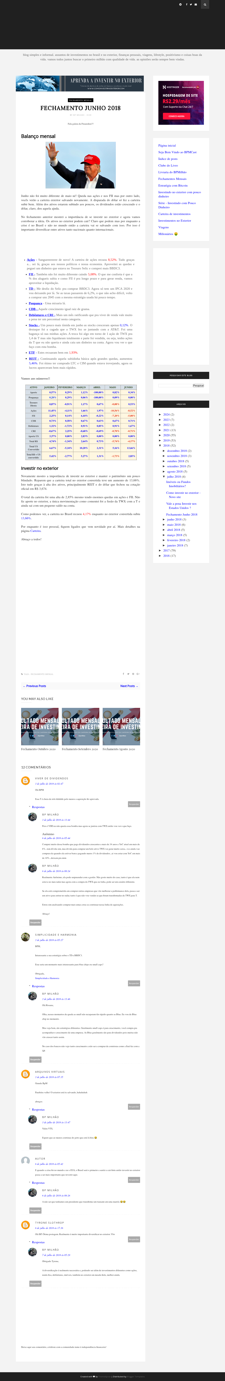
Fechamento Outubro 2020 (38, 749)
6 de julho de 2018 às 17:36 (49, 1228)
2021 (166, 430)
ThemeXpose (104, 1376)
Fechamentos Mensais (172, 179)
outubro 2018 (175, 461)
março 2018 (174, 535)
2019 (166, 440)
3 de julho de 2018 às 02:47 (49, 783)
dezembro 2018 (177, 451)
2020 (166, 435)
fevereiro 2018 (176, 540)
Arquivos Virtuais (50, 1071)
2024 (166, 414)
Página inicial (167, 145)
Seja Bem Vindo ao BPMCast (177, 152)
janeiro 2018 (175, 545)
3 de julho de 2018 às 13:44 (56, 819)
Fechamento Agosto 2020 (119, 749)
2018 (166, 445)
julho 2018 (174, 476)
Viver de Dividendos (51, 778)
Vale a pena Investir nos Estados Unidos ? (181, 505)
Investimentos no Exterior (174, 220)
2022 (166, 425)
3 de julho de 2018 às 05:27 (49, 940)
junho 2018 (174, 519)
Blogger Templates (136, 1376)
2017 (166, 550)
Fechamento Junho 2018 (181, 514)
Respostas (38, 807)
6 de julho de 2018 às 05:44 (56, 838)
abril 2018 (173, 529)
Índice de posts (168, 159)
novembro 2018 (177, 456)
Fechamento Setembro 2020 (80, 749)
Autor (40, 1158)
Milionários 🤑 (168, 234)
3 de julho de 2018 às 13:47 (56, 1122)
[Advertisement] (112, 24)
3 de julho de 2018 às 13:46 (56, 999)
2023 (166, 419)
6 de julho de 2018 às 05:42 (49, 1164)
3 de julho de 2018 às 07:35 (49, 1077)
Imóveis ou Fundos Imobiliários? (178, 484)
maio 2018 (174, 524)
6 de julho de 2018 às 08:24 (56, 871)
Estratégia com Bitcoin (173, 185)
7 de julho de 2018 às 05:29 (56, 1255)
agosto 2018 (175, 471)
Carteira (35, 531)
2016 (166, 555)
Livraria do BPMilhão (172, 172)
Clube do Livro (168, 165)
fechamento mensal (80, 100)
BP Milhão (79, 115)
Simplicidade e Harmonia (56, 934)
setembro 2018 (176, 466)
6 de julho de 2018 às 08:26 (56, 1195)
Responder (134, 804)
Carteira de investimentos (174, 214)
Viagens (163, 227)
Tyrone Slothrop (49, 1222)
